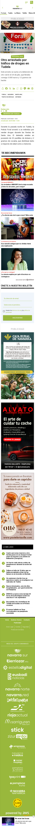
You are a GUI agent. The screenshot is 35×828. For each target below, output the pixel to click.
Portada (3, 13)
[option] (17, 8)
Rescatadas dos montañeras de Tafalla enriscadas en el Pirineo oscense (16, 603)
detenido (18, 97)
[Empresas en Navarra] (17, 747)
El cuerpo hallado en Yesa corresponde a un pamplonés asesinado (15, 611)
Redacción (5, 109)
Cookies (17, 627)
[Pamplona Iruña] (17, 784)
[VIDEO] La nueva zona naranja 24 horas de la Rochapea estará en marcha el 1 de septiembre (17, 595)
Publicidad (17, 623)
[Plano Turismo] (17, 769)
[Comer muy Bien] (17, 762)
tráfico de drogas (8, 97)
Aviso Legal (9, 627)
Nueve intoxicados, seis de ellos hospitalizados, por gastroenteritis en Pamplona (17, 588)
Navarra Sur (17, 56)
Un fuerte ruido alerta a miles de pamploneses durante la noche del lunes (17, 564)
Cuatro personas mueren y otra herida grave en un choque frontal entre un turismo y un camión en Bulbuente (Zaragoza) (17, 555)
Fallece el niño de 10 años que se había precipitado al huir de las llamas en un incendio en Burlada (17, 572)
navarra (11, 94)
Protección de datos (17, 630)
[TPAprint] (17, 777)
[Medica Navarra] (17, 754)
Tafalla (24, 13)
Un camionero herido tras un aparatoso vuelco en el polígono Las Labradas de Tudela (18, 580)
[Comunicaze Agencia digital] (17, 635)
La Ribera (17, 13)
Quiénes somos (16, 620)
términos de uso (16, 310)
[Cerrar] (34, 816)
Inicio (7, 620)
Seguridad (25, 627)
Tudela (10, 13)
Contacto (27, 620)
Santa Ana (18, 94)
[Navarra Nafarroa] (17, 792)
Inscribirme (17, 318)
